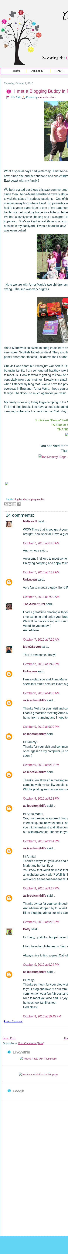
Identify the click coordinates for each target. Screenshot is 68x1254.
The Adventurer (34, 604)
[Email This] (6, 504)
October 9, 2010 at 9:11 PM (41, 765)
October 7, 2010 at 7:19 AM (41, 572)
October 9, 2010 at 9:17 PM (41, 888)
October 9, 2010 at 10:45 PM (42, 1016)
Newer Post (9, 1038)
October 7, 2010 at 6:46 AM (41, 543)
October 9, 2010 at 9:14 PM (41, 841)
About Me (38, 70)
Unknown (30, 579)
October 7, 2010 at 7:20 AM (41, 596)
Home (17, 70)
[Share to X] (14, 504)
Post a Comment (13, 1021)
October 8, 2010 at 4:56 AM (41, 693)
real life (40, 499)
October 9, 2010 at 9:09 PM (41, 726)
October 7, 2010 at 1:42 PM (41, 664)
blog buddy (20, 499)
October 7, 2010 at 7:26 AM (41, 639)
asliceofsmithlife (47, 97)
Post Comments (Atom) (31, 1043)
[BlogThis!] (10, 504)
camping (31, 499)
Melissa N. (30, 521)
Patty (27, 929)
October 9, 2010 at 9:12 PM (41, 798)
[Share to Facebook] (19, 504)
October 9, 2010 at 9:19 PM (41, 922)
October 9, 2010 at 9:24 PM (41, 964)
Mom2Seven (32, 646)
